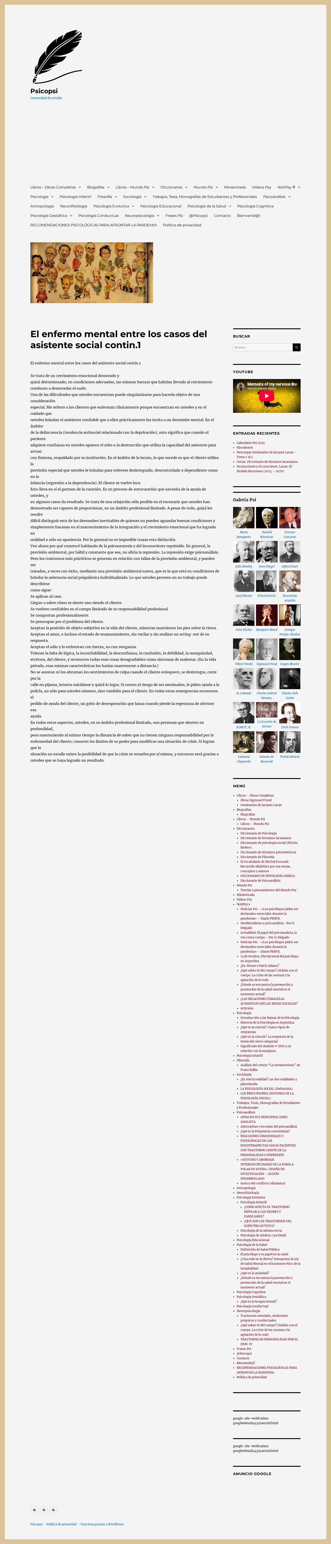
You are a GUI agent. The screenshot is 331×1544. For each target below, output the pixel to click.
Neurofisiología (73, 206)
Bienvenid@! (248, 215)
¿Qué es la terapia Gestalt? (258, 1301)
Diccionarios (171, 187)
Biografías (95, 187)
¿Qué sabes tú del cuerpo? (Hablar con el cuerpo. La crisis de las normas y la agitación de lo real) (268, 975)
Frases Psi (174, 215)
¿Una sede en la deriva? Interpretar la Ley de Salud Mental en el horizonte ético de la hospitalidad (270, 1263)
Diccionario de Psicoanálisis (260, 881)
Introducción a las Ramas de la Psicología (269, 1018)
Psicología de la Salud (207, 206)
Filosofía (104, 197)
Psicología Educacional (160, 206)
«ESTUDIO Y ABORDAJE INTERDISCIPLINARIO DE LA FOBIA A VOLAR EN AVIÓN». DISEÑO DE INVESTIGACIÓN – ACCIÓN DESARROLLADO (267, 1169)
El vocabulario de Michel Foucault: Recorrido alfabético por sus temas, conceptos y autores (265, 866)
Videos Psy (261, 187)
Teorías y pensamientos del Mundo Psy (268, 890)
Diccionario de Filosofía (257, 857)
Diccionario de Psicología (258, 833)
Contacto (222, 215)
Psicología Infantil (75, 197)
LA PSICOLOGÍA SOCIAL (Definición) (266, 1089)
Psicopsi (44, 91)
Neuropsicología (139, 215)
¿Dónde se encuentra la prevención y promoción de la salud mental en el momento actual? (266, 989)
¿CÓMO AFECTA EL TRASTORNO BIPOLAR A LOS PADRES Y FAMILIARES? (267, 1211)
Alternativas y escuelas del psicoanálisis (268, 1126)
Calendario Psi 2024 (251, 443)
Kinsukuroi (245, 448)
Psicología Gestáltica (48, 215)
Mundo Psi (203, 187)
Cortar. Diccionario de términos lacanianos (267, 462)
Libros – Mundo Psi (132, 187)
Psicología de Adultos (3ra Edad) (263, 1235)
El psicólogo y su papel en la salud (264, 1254)
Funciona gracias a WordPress (102, 1524)
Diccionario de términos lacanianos (265, 838)
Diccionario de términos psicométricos (268, 852)
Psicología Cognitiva (255, 206)
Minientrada (235, 187)
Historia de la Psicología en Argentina (267, 1022)
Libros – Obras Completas (53, 187)
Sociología (132, 197)
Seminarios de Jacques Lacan (261, 805)
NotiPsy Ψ (286, 187)
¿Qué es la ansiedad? (254, 1273)
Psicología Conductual (98, 215)
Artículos (247, 1008)
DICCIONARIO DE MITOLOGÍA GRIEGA (267, 876)
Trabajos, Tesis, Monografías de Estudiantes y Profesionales (205, 197)
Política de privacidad (182, 225)
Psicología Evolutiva (111, 206)
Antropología (42, 206)
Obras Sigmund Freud (256, 800)
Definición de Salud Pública (259, 1249)
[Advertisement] (166, 146)
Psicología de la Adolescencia (261, 1231)
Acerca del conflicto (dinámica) (263, 1183)
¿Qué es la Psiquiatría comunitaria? (265, 1131)
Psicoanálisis (274, 197)
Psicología (39, 197)
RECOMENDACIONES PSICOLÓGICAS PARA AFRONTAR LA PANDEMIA (93, 225)
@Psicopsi (198, 215)
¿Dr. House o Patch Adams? (259, 966)
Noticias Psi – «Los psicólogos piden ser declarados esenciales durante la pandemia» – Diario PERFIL (269, 913)
